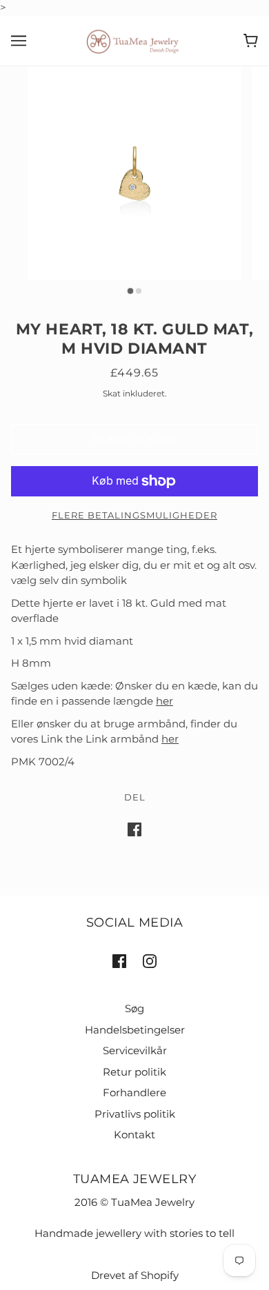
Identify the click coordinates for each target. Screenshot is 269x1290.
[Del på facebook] (134, 829)
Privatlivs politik (134, 1113)
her (164, 700)
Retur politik (134, 1071)
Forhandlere (134, 1092)
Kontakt (134, 1134)
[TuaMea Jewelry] (134, 39)
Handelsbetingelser (135, 1029)
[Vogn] (250, 41)
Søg (134, 1008)
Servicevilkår (135, 1050)
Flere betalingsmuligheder (134, 515)
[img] (119, 961)
